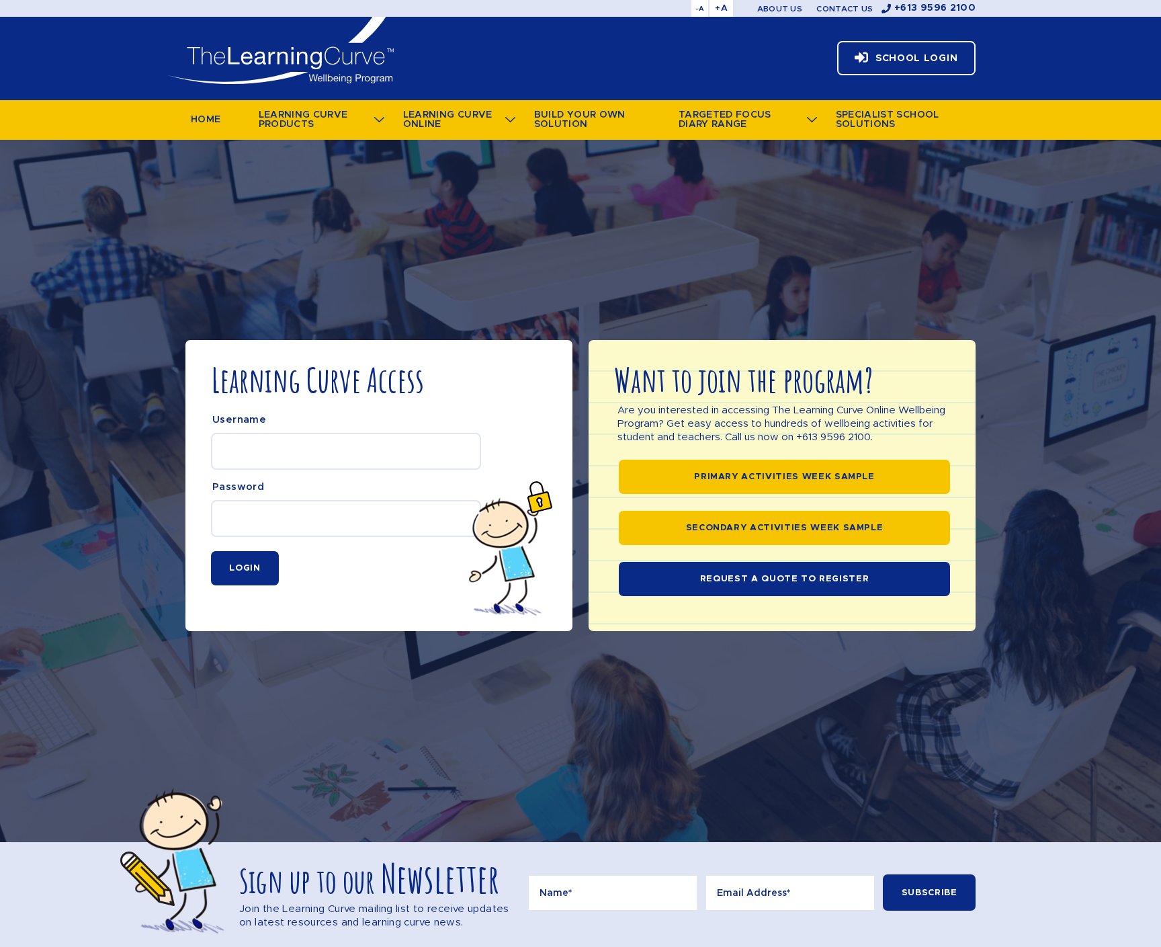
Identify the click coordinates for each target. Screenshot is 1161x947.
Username (239, 420)
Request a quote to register (784, 579)
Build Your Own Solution (580, 119)
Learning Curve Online (447, 119)
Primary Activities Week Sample (784, 476)
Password (238, 487)
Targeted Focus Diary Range (725, 119)
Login (244, 568)
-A (699, 8)
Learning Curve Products (303, 119)
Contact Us (844, 9)
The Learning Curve (280, 50)
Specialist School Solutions (887, 119)
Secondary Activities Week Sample (785, 528)
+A (721, 8)
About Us (779, 9)
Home (205, 119)
